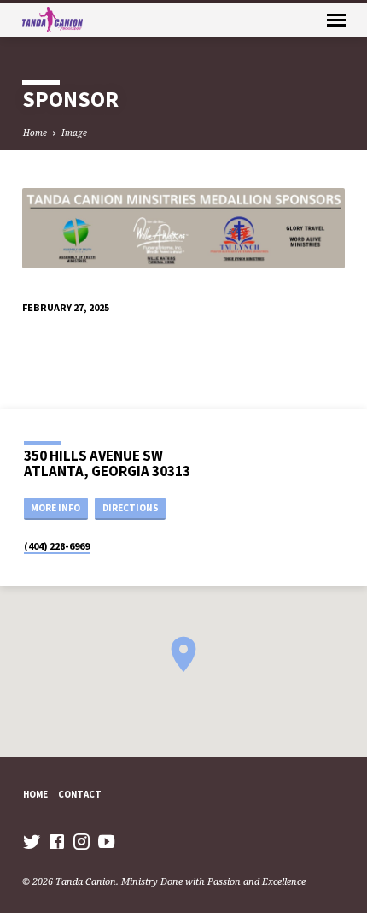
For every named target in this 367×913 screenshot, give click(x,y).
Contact (80, 794)
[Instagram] (81, 841)
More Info (55, 508)
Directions (130, 508)
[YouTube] (106, 841)
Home (35, 132)
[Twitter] (32, 841)
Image (74, 132)
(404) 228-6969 (57, 545)
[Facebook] (57, 841)
